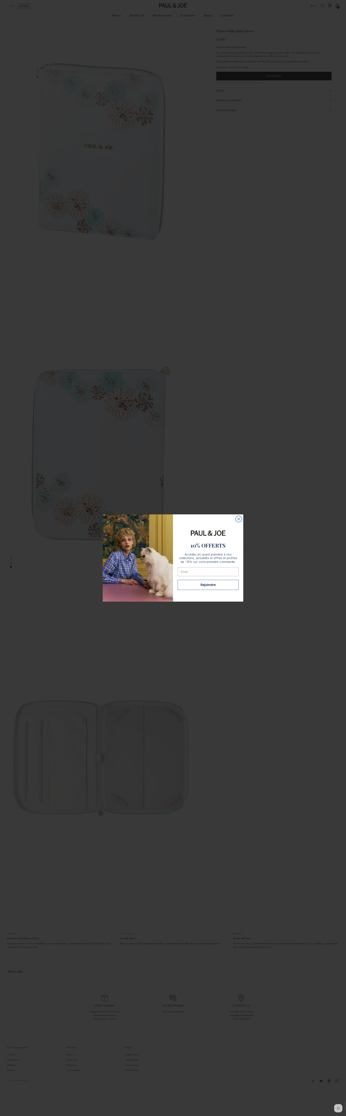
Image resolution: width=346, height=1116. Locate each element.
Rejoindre (208, 585)
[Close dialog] (239, 519)
